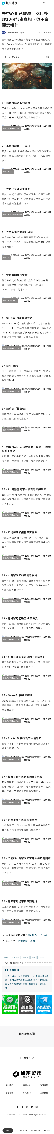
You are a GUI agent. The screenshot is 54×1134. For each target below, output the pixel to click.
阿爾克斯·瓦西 (26, 940)
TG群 (25, 1130)
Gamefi (42, 957)
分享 (48, 1130)
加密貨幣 (15, 957)
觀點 (40, 32)
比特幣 (6, 957)
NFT (33, 957)
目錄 (8, 1130)
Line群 (37, 1130)
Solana (25, 957)
